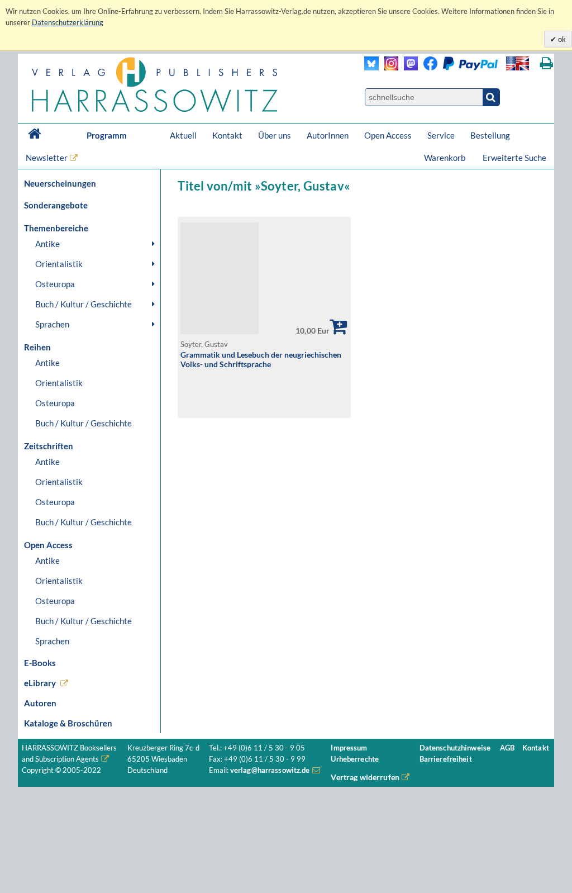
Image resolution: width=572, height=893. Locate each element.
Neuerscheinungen (60, 183)
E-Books (40, 663)
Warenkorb (445, 158)
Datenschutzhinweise (455, 748)
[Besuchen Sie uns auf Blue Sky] (371, 67)
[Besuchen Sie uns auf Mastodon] (408, 67)
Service (441, 135)
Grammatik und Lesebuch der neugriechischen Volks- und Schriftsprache (260, 359)
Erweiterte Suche (514, 158)
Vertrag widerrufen (365, 777)
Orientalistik (59, 264)
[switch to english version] (517, 63)
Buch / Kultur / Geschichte (83, 304)
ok (561, 39)
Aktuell (183, 135)
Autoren (40, 703)
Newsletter (47, 158)
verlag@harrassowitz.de (270, 770)
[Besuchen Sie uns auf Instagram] (388, 67)
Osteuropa (55, 284)
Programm (107, 135)
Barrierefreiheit (446, 759)
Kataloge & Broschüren (68, 723)
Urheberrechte (355, 759)
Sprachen (52, 324)
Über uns (274, 135)
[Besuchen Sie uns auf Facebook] (427, 67)
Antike (47, 244)
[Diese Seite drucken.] (546, 63)
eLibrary (40, 683)
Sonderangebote (56, 205)
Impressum (349, 748)
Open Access (388, 135)
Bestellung (490, 135)
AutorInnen (328, 135)
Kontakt (227, 135)
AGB (507, 748)
